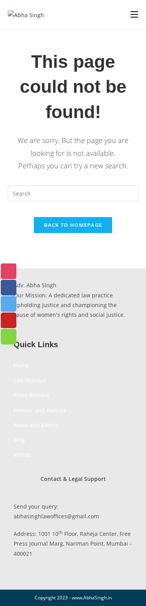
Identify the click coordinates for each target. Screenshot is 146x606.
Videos (22, 454)
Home (21, 365)
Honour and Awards (40, 410)
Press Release (31, 395)
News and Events (36, 425)
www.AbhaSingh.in (92, 597)
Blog (19, 439)
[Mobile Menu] (134, 14)
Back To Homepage (73, 224)
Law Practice (30, 380)
